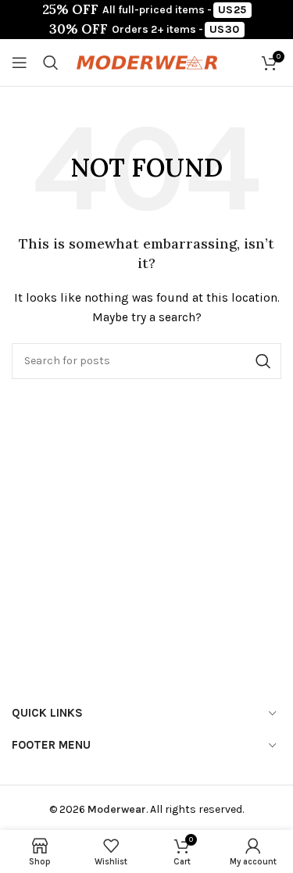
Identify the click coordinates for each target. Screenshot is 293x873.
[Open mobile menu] (19, 62)
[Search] (50, 62)
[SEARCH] (263, 361)
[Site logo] (147, 61)
